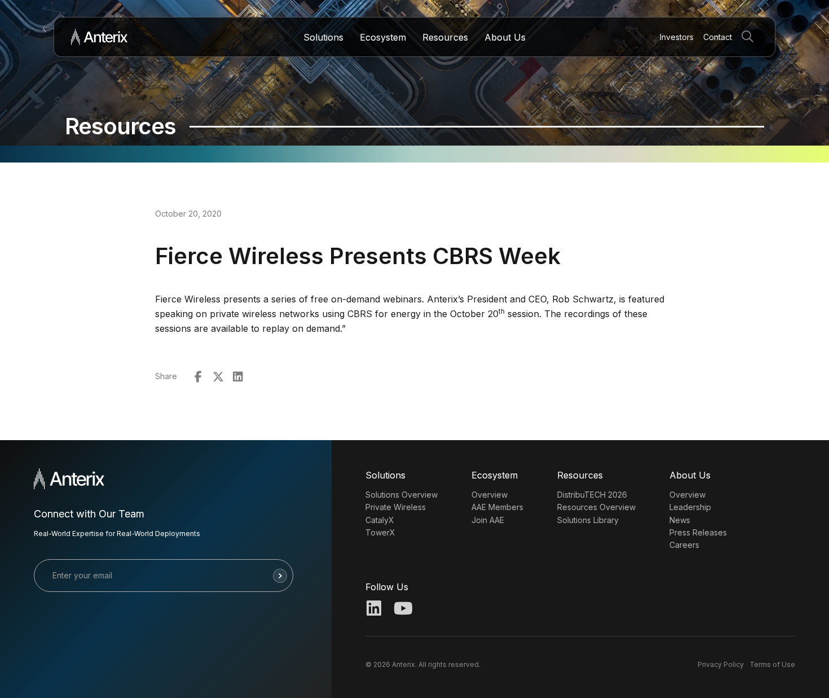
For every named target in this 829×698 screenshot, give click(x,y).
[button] (749, 37)
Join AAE (487, 520)
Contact (717, 37)
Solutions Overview (401, 494)
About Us (505, 37)
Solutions (323, 37)
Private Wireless (395, 507)
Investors (677, 37)
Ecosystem (383, 37)
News (679, 520)
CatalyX (379, 520)
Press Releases (698, 532)
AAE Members (497, 507)
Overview (489, 494)
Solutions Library (588, 520)
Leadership (690, 507)
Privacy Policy (721, 664)
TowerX (380, 532)
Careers (684, 545)
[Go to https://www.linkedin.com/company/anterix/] (373, 609)
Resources (445, 37)
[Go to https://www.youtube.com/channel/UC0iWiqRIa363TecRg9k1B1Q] (402, 609)
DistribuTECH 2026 (592, 494)
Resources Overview (596, 507)
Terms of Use (772, 664)
